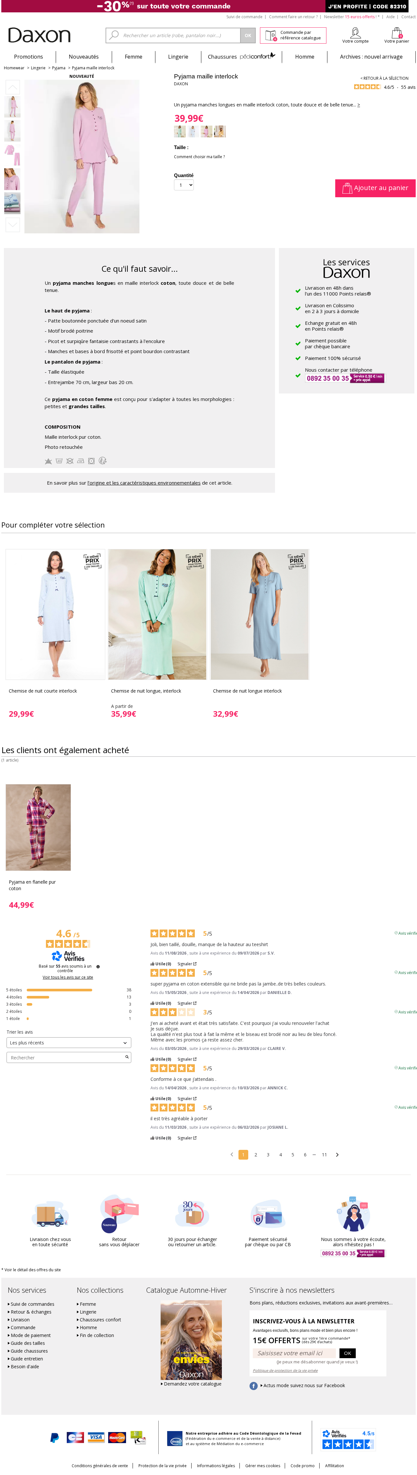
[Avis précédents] (231, 1154)
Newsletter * (352, 17)
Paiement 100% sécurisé (333, 358)
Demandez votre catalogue (193, 1384)
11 (324, 1154)
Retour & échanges (31, 1312)
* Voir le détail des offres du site (31, 1270)
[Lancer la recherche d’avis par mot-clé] (127, 1057)
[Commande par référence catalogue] (271, 34)
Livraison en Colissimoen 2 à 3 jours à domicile (332, 308)
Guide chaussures (29, 1351)
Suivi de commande (244, 17)
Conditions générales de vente (100, 1465)
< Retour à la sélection (384, 78)
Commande (23, 1327)
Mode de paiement (31, 1335)
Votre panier (396, 41)
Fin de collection (97, 1335)
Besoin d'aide (25, 1366)
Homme (304, 56)
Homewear (14, 68)
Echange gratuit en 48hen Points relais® (331, 326)
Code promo (303, 1465)
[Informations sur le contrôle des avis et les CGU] (98, 966)
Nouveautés (84, 56)
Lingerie (178, 56)
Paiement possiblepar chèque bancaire (327, 343)
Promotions (28, 56)
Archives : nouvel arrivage (371, 56)
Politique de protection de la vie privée (285, 1370)
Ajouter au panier (380, 187)
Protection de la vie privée (162, 1465)
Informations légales (216, 1465)
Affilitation (334, 1465)
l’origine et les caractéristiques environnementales (144, 482)
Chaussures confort (100, 1319)
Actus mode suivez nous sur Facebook (304, 1385)
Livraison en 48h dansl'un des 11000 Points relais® (338, 290)
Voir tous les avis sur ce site (68, 977)
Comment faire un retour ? (293, 17)
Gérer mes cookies (262, 1465)
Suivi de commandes (32, 1304)
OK (347, 1353)
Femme (133, 56)
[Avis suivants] (337, 1155)
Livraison (20, 1319)
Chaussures (241, 56)
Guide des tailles (28, 1343)
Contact (408, 17)
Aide (390, 17)
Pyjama (58, 68)
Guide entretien (27, 1359)
